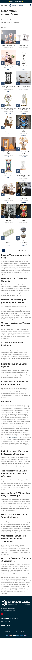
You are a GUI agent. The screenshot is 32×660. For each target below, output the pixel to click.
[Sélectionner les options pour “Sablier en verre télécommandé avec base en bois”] (18, 171)
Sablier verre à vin (23, 45)
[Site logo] (16, 5)
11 (22, 250)
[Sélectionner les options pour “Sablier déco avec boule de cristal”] (3, 194)
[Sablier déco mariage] (8, 57)
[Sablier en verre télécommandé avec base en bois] (23, 165)
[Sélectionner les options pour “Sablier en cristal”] (3, 171)
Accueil (3, 19)
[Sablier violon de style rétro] (8, 122)
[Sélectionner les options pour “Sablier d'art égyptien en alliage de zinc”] (18, 194)
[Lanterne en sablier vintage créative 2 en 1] (23, 78)
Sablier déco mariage (8, 65)
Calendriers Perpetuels (13, 437)
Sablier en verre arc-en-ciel (8, 45)
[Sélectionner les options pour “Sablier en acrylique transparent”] (3, 238)
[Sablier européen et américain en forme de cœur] (8, 100)
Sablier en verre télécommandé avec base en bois (23, 175)
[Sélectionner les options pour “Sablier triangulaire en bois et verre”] (3, 149)
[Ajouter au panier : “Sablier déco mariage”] (3, 63)
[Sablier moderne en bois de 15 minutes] (8, 78)
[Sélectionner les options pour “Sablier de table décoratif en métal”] (18, 216)
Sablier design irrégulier (23, 65)
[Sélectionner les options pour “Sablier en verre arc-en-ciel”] (3, 42)
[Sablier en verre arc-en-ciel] (8, 37)
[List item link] (16, 611)
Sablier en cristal (8, 173)
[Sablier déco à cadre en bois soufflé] (23, 144)
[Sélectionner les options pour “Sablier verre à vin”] (18, 42)
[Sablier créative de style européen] (8, 211)
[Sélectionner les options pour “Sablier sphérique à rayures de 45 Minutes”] (18, 238)
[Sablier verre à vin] (23, 37)
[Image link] (16, 603)
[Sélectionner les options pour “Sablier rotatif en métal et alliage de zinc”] (18, 105)
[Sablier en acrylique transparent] (8, 232)
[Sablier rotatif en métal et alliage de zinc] (23, 100)
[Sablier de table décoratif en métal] (23, 211)
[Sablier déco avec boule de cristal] (8, 189)
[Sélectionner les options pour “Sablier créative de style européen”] (3, 216)
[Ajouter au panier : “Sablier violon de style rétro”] (3, 127)
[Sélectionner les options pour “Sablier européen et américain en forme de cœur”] (3, 105)
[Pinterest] (2, 614)
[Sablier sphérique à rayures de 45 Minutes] (23, 232)
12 (25, 250)
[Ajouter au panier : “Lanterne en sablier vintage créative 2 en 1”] (18, 83)
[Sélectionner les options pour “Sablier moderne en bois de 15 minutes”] (3, 83)
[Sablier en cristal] (8, 165)
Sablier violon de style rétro (8, 130)
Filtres (4, 27)
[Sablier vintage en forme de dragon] (23, 122)
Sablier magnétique (8, 47)
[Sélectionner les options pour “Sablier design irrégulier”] (18, 63)
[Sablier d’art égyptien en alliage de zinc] (23, 189)
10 (19, 250)
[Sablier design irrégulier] (23, 57)
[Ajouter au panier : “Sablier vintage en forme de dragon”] (18, 127)
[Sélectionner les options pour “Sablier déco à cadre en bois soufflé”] (18, 149)
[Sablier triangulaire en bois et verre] (8, 144)
